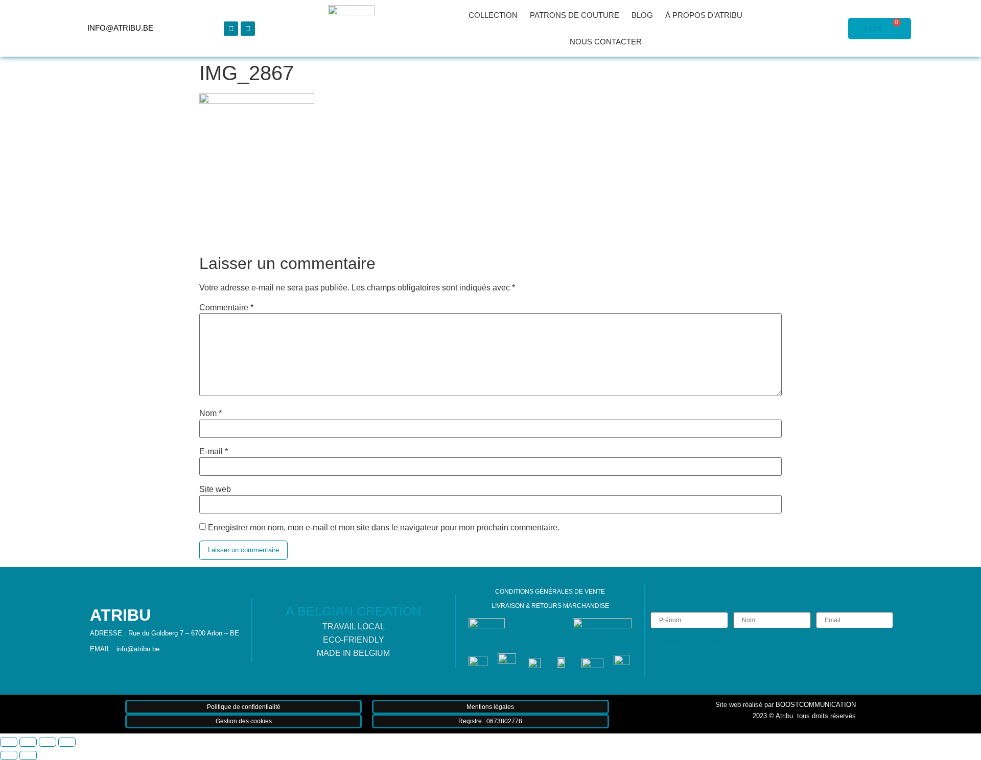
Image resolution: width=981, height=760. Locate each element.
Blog (642, 15)
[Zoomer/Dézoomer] (8, 742)
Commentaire (226, 308)
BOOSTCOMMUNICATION (816, 704)
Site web (215, 489)
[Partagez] (47, 742)
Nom (210, 413)
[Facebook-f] (231, 28)
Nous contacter (606, 41)
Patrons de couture (574, 15)
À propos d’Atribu (703, 15)
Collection (493, 15)
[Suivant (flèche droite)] (28, 755)
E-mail (213, 452)
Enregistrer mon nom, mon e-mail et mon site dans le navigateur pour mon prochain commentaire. (383, 528)
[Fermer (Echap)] (67, 742)
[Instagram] (248, 28)
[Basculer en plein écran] (28, 742)
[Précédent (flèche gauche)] (8, 755)
